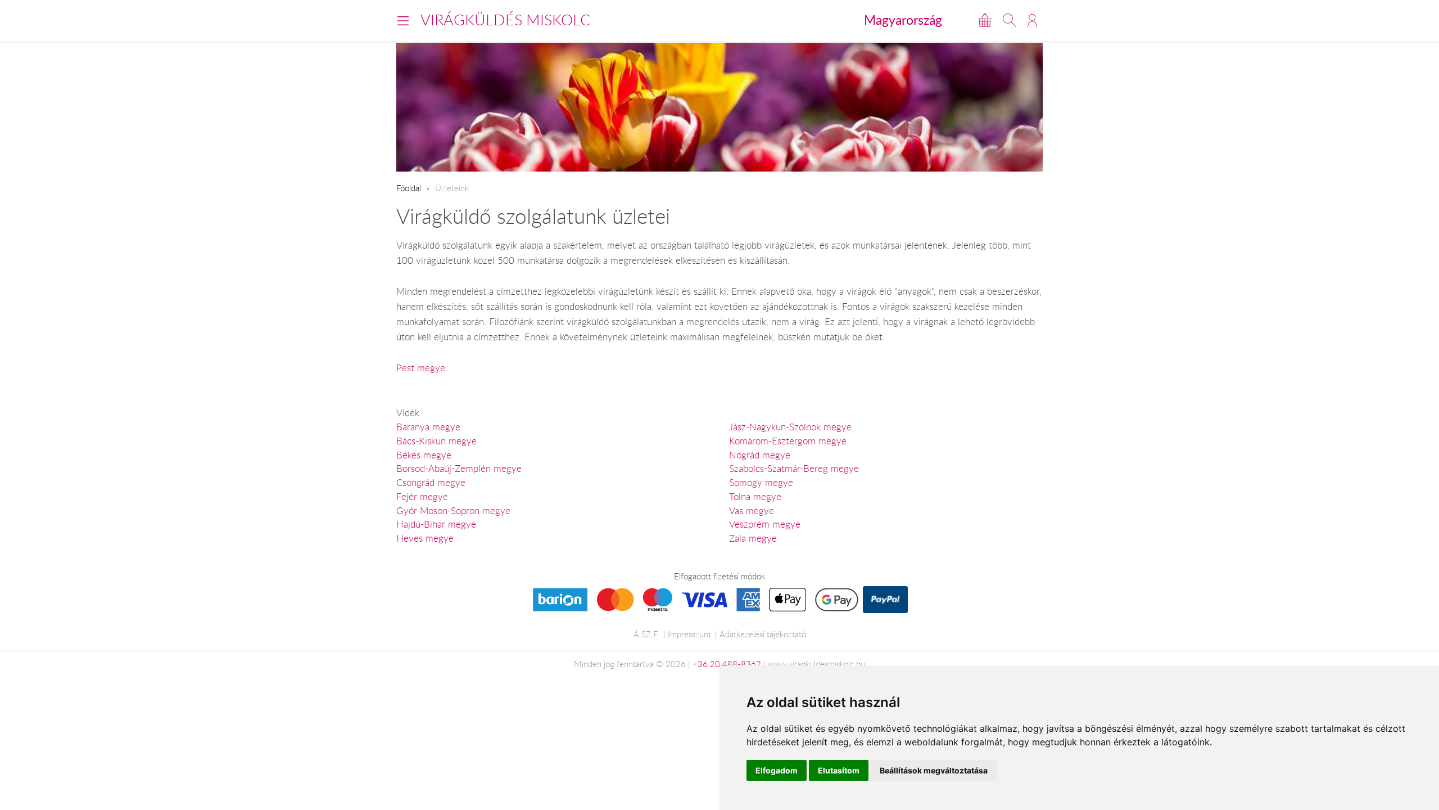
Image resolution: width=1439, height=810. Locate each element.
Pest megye (420, 368)
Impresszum (689, 634)
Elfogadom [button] (776, 770)
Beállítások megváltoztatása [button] (934, 770)
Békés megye (423, 455)
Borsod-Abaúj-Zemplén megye (459, 468)
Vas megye (751, 511)
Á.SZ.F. (646, 634)
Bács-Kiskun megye (436, 441)
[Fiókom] (1032, 20)
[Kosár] (985, 20)
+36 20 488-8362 (727, 663)
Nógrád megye (759, 455)
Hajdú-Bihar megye (436, 524)
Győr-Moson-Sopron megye (453, 511)
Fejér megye (422, 496)
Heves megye (425, 538)
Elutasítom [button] (838, 770)
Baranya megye (428, 427)
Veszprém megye (764, 524)
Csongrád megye (430, 482)
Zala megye (753, 538)
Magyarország (903, 19)
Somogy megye (761, 482)
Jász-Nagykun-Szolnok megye (790, 427)
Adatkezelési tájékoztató (763, 634)
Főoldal (408, 188)
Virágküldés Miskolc (505, 20)
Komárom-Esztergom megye (788, 441)
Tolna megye (755, 496)
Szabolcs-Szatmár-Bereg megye (794, 468)
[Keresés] (1009, 20)
